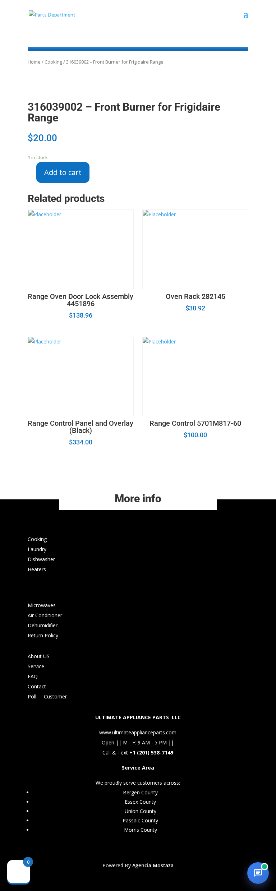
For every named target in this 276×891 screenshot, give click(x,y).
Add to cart (63, 172)
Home (34, 62)
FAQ (33, 676)
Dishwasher (41, 559)
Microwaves (42, 605)
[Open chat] (258, 873)
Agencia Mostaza (153, 865)
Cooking (53, 62)
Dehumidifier (43, 625)
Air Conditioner (45, 615)
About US (39, 656)
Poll (32, 696)
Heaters (37, 569)
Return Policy (43, 635)
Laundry (37, 549)
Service (36, 666)
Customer (55, 696)
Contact (37, 686)
